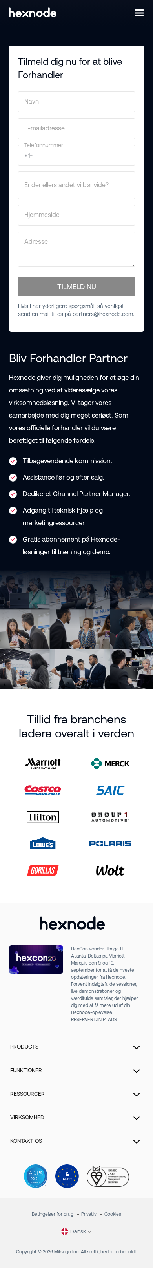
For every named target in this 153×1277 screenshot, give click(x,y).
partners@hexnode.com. (103, 314)
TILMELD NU (76, 287)
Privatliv (89, 1214)
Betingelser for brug (52, 1214)
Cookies (112, 1214)
